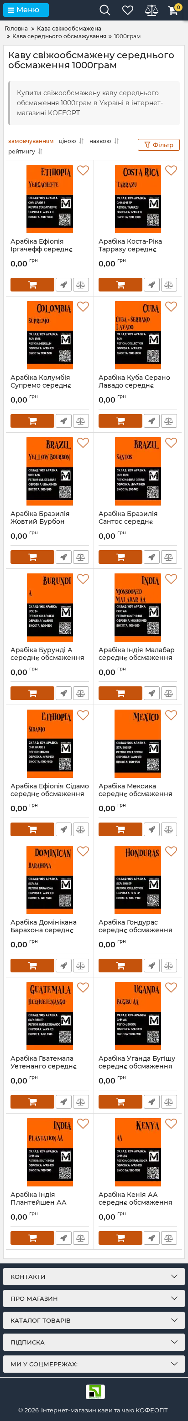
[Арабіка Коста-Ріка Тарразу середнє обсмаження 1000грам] (138, 199)
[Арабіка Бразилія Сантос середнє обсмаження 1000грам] (138, 471)
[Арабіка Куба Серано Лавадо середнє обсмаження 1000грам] (138, 335)
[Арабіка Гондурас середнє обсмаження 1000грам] (138, 880)
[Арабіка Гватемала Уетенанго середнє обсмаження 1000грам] (49, 1016)
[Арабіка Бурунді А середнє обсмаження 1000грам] (49, 607)
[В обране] (83, 171)
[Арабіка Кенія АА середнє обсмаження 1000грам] (138, 1152)
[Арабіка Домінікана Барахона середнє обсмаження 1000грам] (49, 880)
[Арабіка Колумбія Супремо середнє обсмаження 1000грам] (49, 335)
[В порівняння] (81, 284)
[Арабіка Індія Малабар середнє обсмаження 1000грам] (138, 607)
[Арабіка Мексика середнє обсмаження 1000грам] (138, 744)
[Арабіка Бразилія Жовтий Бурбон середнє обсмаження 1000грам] (49, 471)
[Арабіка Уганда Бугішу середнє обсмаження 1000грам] (138, 1016)
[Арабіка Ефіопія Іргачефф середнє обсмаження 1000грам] (49, 199)
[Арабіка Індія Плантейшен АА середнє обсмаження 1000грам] (49, 1152)
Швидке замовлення (64, 284)
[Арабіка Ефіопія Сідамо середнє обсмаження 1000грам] (49, 744)
